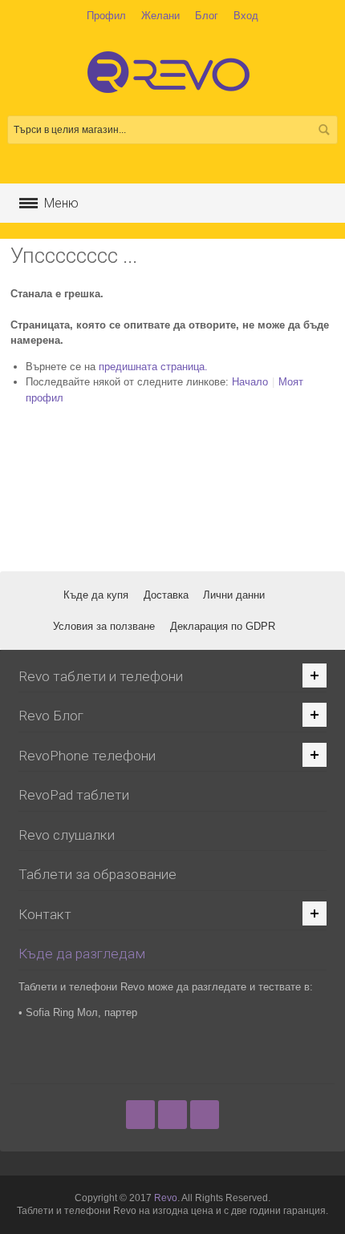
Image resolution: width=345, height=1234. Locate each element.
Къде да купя (95, 595)
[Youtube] (204, 1114)
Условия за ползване (104, 626)
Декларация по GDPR (222, 626)
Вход (245, 16)
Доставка (166, 595)
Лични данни (234, 595)
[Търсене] (323, 129)
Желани (160, 16)
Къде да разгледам (81, 954)
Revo (165, 1198)
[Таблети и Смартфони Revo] (172, 79)
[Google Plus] (174, 1114)
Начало (250, 382)
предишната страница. (153, 367)
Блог (206, 16)
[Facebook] (142, 1114)
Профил (106, 16)
